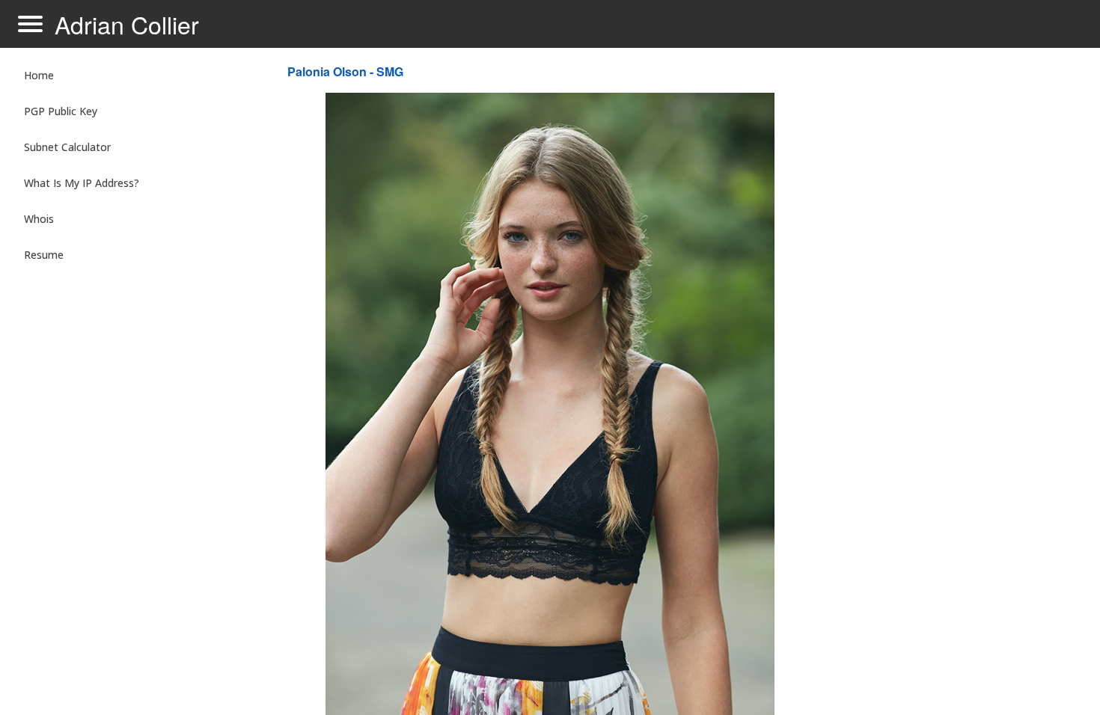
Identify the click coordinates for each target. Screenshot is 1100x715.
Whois (39, 219)
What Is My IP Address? (81, 183)
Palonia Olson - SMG (345, 71)
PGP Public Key (60, 111)
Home (39, 75)
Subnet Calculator (67, 147)
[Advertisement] (950, 296)
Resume (44, 255)
